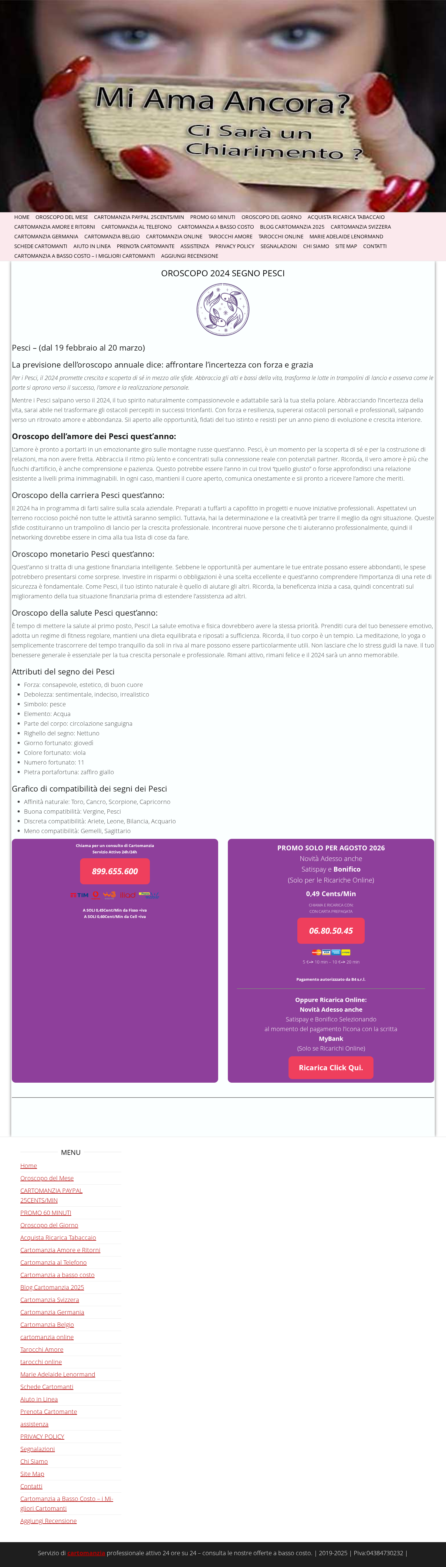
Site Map (346, 246)
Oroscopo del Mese (61, 217)
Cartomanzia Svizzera (361, 226)
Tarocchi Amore (230, 236)
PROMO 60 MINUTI (212, 217)
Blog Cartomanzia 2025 (292, 226)
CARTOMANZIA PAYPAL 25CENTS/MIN (139, 217)
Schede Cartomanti (40, 246)
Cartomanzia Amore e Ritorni (54, 226)
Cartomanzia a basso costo (216, 226)
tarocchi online (280, 236)
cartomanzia (86, 1553)
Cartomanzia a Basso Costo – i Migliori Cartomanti (84, 255)
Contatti (375, 246)
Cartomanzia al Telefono (136, 226)
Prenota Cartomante (145, 246)
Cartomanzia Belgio (112, 236)
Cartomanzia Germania (46, 236)
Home (21, 217)
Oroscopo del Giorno (272, 217)
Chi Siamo (316, 246)
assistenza (195, 246)
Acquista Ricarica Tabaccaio (346, 217)
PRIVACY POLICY (235, 246)
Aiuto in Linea (92, 246)
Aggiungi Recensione (189, 255)
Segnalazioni (279, 246)
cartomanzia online (174, 236)
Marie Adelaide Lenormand (346, 236)
